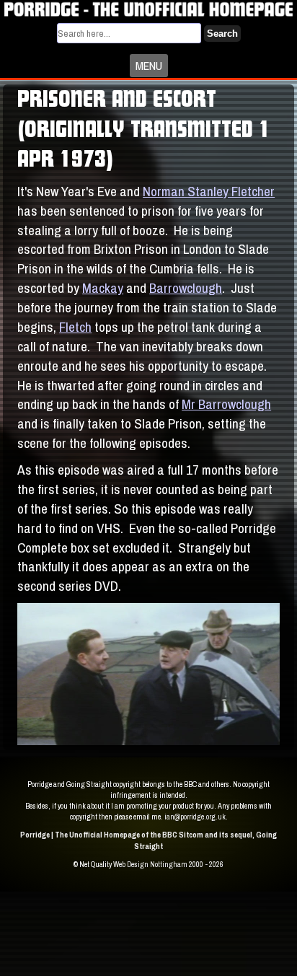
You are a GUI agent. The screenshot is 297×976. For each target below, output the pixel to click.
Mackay (102, 287)
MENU (149, 66)
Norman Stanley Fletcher (209, 191)
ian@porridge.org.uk (195, 817)
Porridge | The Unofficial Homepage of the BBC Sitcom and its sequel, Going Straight (148, 840)
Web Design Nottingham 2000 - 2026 (168, 864)
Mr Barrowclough (226, 404)
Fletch (75, 326)
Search (222, 33)
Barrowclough (185, 287)
